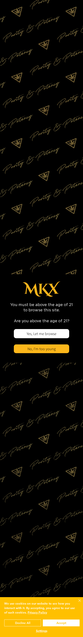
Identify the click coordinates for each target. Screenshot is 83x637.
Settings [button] (41, 631)
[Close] (77, 603)
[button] (41, 333)
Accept (61, 623)
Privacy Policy (37, 612)
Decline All (22, 623)
